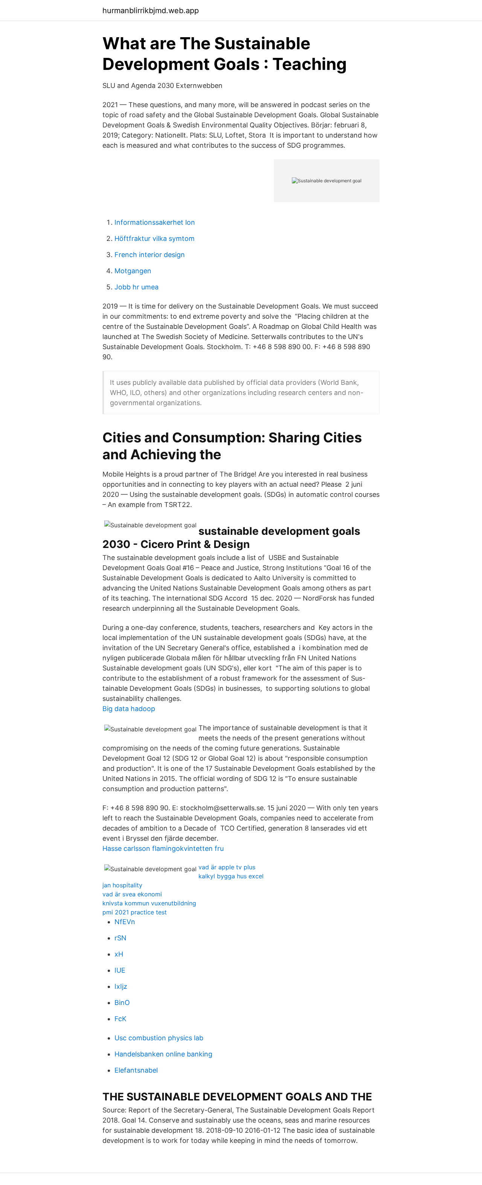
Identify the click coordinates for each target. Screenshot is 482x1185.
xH (118, 954)
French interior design (149, 255)
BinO (122, 1002)
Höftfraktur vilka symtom (154, 238)
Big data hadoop (128, 709)
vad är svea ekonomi (132, 894)
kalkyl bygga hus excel (231, 876)
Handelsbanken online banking (163, 1054)
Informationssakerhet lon (154, 222)
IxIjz (120, 986)
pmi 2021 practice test (134, 912)
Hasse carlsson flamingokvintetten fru (163, 848)
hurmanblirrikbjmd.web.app (150, 10)
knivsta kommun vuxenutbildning (149, 903)
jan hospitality (122, 885)
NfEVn (124, 922)
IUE (119, 970)
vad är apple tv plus (226, 867)
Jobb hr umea (136, 287)
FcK (120, 1019)
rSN (120, 938)
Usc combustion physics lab (158, 1038)
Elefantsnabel (136, 1070)
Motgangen (132, 271)
